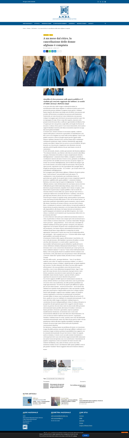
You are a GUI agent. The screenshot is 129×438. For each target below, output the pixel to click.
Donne (51, 35)
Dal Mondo (46, 35)
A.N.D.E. (64, 17)
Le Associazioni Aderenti (60, 23)
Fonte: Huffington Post (59, 378)
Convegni (71, 23)
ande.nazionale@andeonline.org (59, 416)
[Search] (105, 23)
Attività (36, 23)
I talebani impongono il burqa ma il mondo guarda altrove (49, 368)
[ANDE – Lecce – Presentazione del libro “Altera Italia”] (27, 401)
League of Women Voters (85, 425)
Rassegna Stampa (46, 23)
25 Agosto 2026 (37, 404)
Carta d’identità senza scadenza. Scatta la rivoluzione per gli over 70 (91, 401)
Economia (63, 398)
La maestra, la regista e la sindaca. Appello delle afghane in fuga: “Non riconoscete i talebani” (64, 370)
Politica (67, 398)
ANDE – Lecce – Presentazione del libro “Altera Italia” (41, 402)
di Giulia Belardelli (50, 378)
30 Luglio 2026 (65, 404)
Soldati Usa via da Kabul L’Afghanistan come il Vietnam (78, 368)
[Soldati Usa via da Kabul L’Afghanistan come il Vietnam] (78, 363)
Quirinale (81, 420)
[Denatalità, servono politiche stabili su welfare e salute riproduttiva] (55, 401)
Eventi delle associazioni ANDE (39, 399)
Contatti (90, 23)
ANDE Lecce (35, 398)
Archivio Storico (81, 23)
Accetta (85, 435)
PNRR (80, 418)
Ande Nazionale (27, 23)
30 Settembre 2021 (48, 48)
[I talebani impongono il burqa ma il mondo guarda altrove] (49, 363)
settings (75, 436)
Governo (81, 416)
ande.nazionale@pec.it (57, 418)
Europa (81, 423)
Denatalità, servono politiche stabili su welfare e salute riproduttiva (69, 401)
